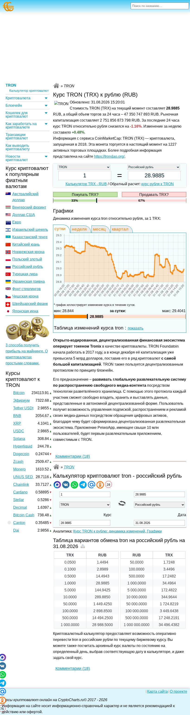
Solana (19, 439)
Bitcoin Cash (23, 515)
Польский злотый (27, 259)
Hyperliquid (22, 446)
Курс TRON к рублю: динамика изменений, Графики (117, 531)
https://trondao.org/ (109, 156)
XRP (17, 423)
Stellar (18, 500)
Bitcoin (19, 393)
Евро (16, 222)
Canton (19, 523)
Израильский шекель (30, 230)
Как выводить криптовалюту (18, 147)
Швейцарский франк (30, 304)
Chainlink (21, 484)
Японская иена (25, 311)
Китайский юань (26, 244)
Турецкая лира (25, 274)
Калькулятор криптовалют (29, 90)
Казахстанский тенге (30, 237)
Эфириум (21, 400)
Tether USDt (23, 408)
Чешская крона (25, 296)
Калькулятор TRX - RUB (86, 184)
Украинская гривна (28, 281)
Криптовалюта (18, 98)
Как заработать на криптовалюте (21, 125)
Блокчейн (14, 105)
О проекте (178, 691)
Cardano (20, 492)
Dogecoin (21, 454)
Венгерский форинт (29, 207)
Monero (19, 469)
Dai (16, 530)
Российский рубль (27, 267)
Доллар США (23, 215)
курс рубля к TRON (157, 184)
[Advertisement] (95, 47)
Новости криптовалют (17, 158)
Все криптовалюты (56, 85)
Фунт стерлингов (26, 289)
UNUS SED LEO (27, 477)
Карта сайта (157, 691)
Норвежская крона (28, 252)
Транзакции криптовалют (17, 136)
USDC (18, 431)
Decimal (20, 507)
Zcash (18, 462)
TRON (11, 85)
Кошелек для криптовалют (17, 114)
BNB (17, 416)
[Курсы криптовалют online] (8, 6)
